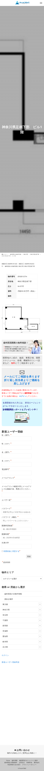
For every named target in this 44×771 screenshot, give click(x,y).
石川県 (5, 647)
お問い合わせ (23, 749)
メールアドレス (8, 477)
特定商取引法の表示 (14, 765)
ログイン (5, 655)
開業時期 (6, 534)
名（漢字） (6, 452)
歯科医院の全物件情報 (10, 266)
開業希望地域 (7, 525)
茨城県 (5, 631)
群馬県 (5, 625)
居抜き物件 (8, 599)
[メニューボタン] (41, 3)
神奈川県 (21, 266)
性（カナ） (6, 443)
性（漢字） (6, 435)
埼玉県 (5, 615)
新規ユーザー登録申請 (10, 662)
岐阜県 (5, 641)
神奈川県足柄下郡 (29, 266)
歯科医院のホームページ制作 (28, 760)
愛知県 (5, 636)
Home (8, 760)
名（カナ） (6, 460)
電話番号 (6, 469)
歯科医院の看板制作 (10, 762)
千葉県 (5, 620)
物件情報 (15, 760)
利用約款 (29, 762)
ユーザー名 (6, 500)
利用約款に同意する (11, 551)
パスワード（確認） (10, 517)
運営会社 (37, 762)
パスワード (6, 508)
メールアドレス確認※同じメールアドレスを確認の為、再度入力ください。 (17, 488)
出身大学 (5, 543)
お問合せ (22, 762)
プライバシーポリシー (29, 765)
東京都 (5, 604)
